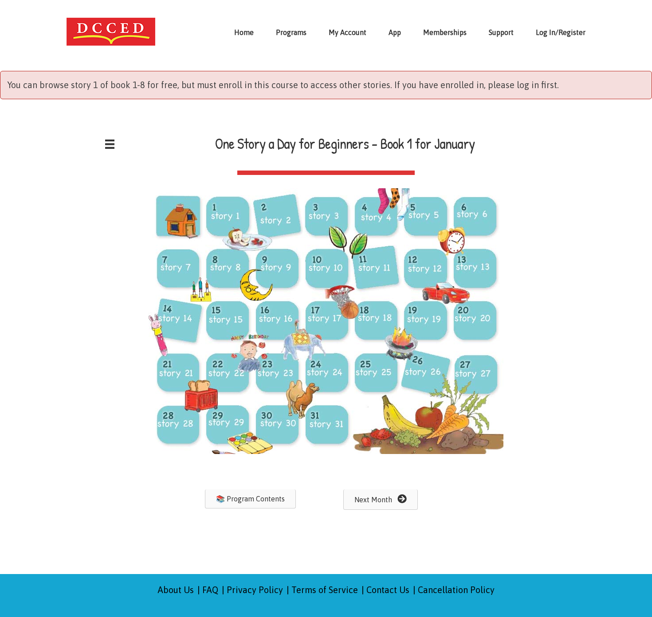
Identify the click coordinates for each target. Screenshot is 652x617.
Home (244, 32)
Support (501, 32)
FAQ (210, 590)
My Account (347, 32)
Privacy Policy (255, 590)
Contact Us (387, 590)
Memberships (445, 32)
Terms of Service (324, 590)
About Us (176, 590)
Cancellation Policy (456, 590)
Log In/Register (560, 32)
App (395, 32)
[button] (250, 498)
